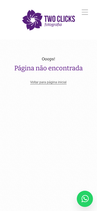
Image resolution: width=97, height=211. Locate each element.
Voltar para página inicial (48, 82)
